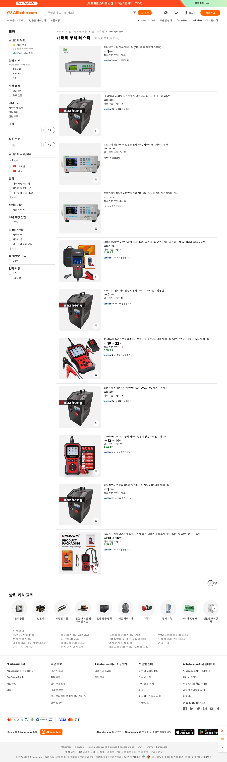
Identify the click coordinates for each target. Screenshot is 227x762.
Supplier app (104, 732)
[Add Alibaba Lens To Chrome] (51, 732)
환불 (141, 690)
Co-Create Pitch (15, 677)
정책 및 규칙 (57, 702)
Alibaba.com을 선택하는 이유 (22, 671)
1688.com (79, 747)
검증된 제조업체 (103, 671)
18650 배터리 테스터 (73, 642)
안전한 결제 (57, 671)
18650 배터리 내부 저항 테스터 (127, 638)
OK (49, 130)
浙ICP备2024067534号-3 (198, 757)
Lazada (113, 747)
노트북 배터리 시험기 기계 (125, 634)
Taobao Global (127, 747)
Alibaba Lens (25, 732)
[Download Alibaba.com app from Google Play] (209, 732)
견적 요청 (100, 677)
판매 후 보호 (57, 690)
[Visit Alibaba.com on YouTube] (212, 709)
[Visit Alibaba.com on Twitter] (198, 709)
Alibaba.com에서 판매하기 (196, 671)
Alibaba (60, 31)
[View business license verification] (143, 757)
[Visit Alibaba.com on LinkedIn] (192, 709)
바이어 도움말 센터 (149, 671)
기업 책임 (11, 683)
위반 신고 (144, 702)
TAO (139, 747)
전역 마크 (163, 642)
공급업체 (125, 60)
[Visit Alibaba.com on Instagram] (205, 709)
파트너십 (187, 696)
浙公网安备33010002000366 (167, 757)
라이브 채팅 (145, 677)
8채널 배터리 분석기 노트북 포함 (128, 646)
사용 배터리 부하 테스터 (172, 638)
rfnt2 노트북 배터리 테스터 (174, 634)
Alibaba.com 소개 (16, 664)
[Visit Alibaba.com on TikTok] (218, 709)
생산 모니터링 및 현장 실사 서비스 (68, 696)
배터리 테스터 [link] (116, 31)
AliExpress (66, 747)
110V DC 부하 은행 (23, 634)
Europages (161, 747)
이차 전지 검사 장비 (72, 646)
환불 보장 (55, 677)
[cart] (176, 13)
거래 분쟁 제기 (146, 683)
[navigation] (32, 309)
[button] (134, 13)
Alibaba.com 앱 (133, 732)
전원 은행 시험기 (23, 638)
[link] (222, 730)
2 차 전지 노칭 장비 (120, 642)
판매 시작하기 (190, 677)
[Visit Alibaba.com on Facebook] (185, 709)
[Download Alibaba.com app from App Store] (185, 732)
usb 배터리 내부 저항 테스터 (29, 642)
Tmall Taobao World (97, 747)
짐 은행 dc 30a (70, 638)
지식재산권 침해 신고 (150, 696)
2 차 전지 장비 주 (23, 646)
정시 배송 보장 (58, 683)
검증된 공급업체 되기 (194, 690)
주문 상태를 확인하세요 (195, 683)
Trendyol (148, 747)
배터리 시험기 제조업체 (75, 634)
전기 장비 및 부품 (78, 31)
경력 (9, 690)
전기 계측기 (98, 31)
